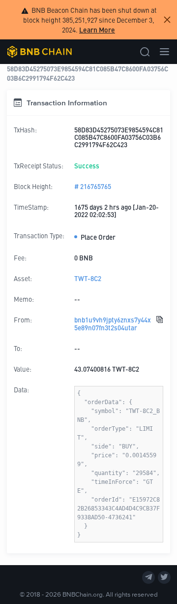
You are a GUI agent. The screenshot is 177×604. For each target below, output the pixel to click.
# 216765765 (92, 186)
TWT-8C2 (87, 278)
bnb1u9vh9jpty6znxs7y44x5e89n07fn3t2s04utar (112, 323)
